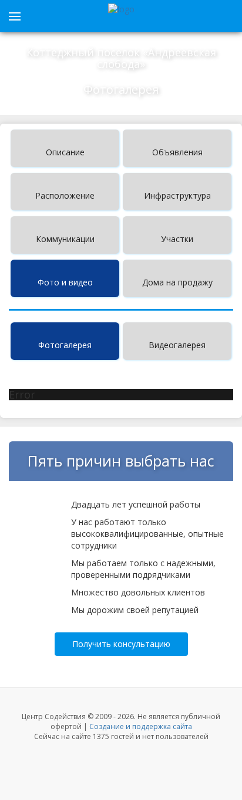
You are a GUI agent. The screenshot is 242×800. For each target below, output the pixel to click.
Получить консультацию (121, 643)
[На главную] (121, 9)
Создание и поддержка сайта (140, 726)
